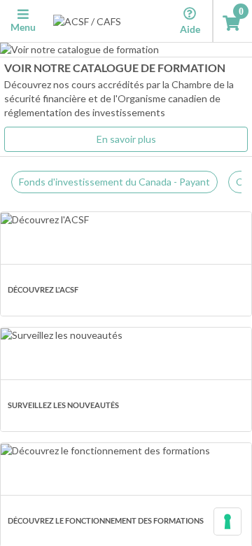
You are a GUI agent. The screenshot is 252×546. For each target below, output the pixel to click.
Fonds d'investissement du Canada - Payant (114, 182)
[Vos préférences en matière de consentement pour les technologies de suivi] (227, 521)
